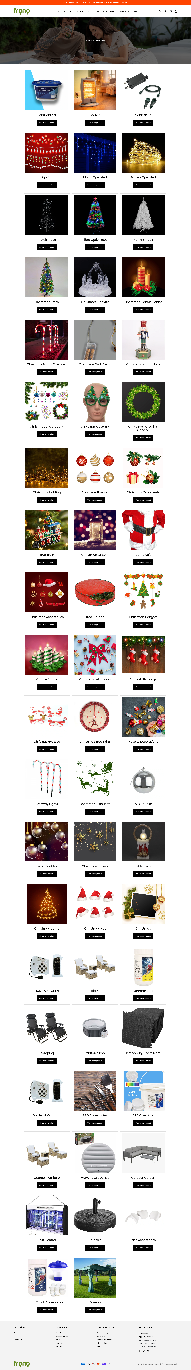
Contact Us (18, 1340)
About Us (17, 1333)
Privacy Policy (102, 1343)
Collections (54, 11)
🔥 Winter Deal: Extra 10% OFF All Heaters (79, 2)
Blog (15, 1336)
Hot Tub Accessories (63, 1333)
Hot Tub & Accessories (106, 11)
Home (89, 40)
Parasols (59, 1346)
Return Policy (101, 1336)
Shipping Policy (102, 1333)
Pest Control (60, 1343)
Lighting (137, 11)
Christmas (124, 11)
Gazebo (58, 1340)
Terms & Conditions (104, 1340)
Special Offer (68, 11)
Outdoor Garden (62, 1336)
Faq (98, 1346)
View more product (46, 123)
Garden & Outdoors (85, 11)
